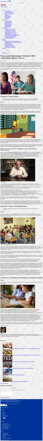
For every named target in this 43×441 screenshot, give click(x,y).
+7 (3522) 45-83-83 (3, 6)
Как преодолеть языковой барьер (18, 374)
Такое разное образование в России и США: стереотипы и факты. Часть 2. (26, 348)
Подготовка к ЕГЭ (5, 427)
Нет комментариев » (4, 383)
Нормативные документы (7, 435)
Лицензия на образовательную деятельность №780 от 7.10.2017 (10, 403)
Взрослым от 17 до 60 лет (7, 424)
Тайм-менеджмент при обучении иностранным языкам (22, 368)
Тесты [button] (7, 1)
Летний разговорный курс (7, 426)
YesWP (8, 407)
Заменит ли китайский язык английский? (20, 381)
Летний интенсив (5, 425)
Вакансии (4, 437)
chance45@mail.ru (15, 401)
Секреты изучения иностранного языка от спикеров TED (23, 361)
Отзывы (4, 436)
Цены (3, 414)
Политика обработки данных (7, 438)
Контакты (4, 413)
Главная (4, 412)
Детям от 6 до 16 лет (6, 423)
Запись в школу (5, 415)
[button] (9, 1)
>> (7, 50)
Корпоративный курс (6, 428)
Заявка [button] (3, 1)
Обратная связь (5, 416)
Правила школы (5, 434)
